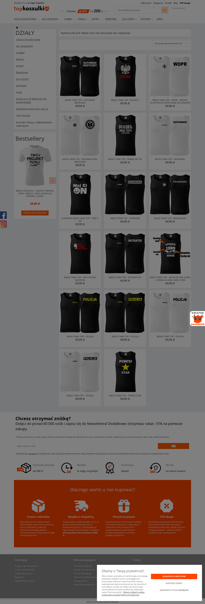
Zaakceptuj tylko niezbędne (174, 590)
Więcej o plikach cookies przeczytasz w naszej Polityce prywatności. (123, 593)
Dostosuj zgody (174, 583)
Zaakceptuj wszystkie (174, 576)
